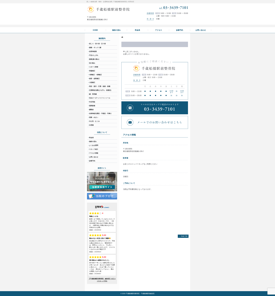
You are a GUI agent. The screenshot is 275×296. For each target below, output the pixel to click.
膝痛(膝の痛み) (94, 59)
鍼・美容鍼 (93, 94)
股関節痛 (92, 106)
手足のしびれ (93, 55)
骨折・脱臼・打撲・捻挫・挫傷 (99, 86)
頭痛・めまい (93, 117)
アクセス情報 (93, 153)
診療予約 (92, 161)
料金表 (91, 137)
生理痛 (91, 125)
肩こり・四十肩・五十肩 (97, 43)
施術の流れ (93, 141)
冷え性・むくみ (94, 121)
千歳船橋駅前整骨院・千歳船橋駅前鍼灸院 (140, 293)
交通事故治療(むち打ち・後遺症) (100, 90)
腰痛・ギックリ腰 (95, 47)
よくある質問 (93, 145)
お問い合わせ (93, 157)
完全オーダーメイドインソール (99, 98)
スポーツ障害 (93, 67)
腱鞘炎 (91, 109)
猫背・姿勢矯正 (94, 78)
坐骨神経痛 (93, 51)
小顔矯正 (92, 82)
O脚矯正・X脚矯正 (95, 75)
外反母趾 (92, 102)
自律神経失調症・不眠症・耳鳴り (100, 113)
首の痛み (92, 63)
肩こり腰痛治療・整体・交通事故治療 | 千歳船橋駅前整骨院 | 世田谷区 (110, 1)
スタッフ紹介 (93, 149)
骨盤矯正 (92, 71)
